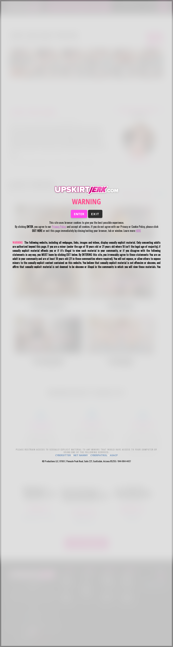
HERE (138, 231)
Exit (95, 214)
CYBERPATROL (98, 455)
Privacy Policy (59, 227)
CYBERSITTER (63, 455)
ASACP (114, 455)
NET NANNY (80, 455)
